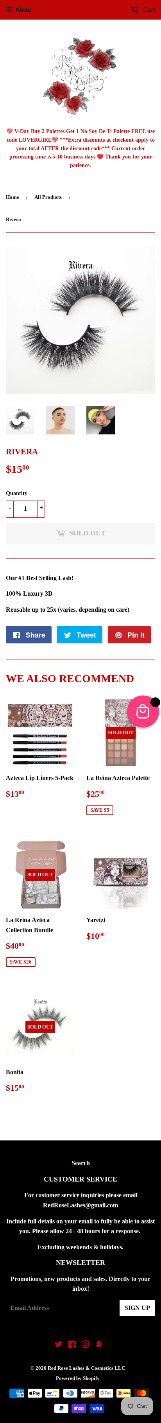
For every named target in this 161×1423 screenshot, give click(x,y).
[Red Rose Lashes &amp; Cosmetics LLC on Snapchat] (99, 1345)
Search (81, 1163)
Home (12, 197)
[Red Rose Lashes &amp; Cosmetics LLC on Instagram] (85, 1345)
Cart (148, 9)
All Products (48, 197)
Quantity (16, 493)
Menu (23, 9)
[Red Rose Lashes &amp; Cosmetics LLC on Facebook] (72, 1345)
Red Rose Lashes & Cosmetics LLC (86, 1368)
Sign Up (137, 1307)
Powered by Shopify (78, 1378)
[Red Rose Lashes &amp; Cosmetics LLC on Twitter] (59, 1345)
